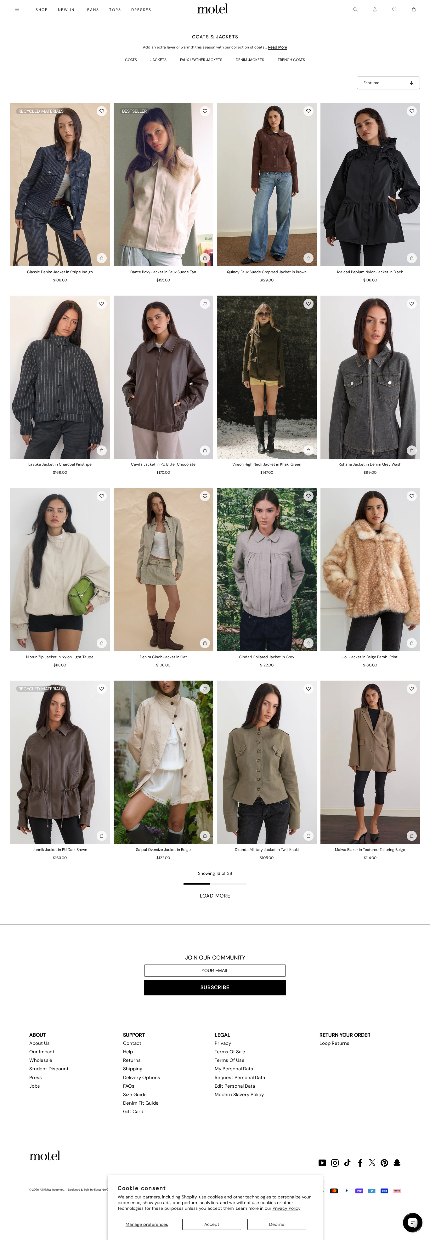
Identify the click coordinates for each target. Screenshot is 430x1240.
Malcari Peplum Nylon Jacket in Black (370, 272)
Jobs (34, 1086)
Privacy (223, 1043)
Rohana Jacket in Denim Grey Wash (370, 464)
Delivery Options (141, 1077)
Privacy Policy (287, 1208)
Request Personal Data (240, 1077)
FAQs (128, 1086)
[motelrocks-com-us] (213, 9)
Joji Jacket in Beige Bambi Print (370, 657)
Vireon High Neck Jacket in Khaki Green (266, 464)
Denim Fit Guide (141, 1103)
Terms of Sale (230, 1052)
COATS (131, 59)
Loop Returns (334, 1043)
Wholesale (40, 1060)
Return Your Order (345, 1035)
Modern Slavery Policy (239, 1094)
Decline (276, 1224)
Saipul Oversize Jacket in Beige (163, 849)
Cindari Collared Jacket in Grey (266, 657)
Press (35, 1077)
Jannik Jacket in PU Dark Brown (60, 849)
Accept (211, 1224)
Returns (132, 1060)
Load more (215, 895)
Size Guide (135, 1094)
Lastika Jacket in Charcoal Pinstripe (60, 464)
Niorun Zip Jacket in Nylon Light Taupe (59, 657)
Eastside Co (102, 1190)
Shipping (132, 1069)
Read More (277, 47)
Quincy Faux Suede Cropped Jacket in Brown (267, 272)
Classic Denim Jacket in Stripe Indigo (60, 272)
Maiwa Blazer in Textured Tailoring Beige (370, 849)
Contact (132, 1043)
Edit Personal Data (235, 1086)
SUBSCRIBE (215, 987)
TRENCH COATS (291, 59)
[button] (102, 111)
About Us (39, 1043)
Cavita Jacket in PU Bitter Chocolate (163, 464)
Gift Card (133, 1111)
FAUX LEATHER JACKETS (201, 59)
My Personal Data (234, 1069)
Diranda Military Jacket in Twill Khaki (267, 849)
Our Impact (41, 1052)
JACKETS (158, 59)
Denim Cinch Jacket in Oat (163, 657)
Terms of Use (230, 1060)
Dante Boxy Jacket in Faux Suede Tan (163, 272)
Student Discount (49, 1069)
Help (128, 1052)
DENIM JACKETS (250, 59)
